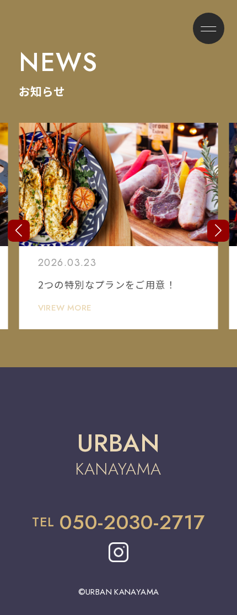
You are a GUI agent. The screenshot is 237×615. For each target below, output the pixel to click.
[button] (19, 231)
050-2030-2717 (132, 522)
